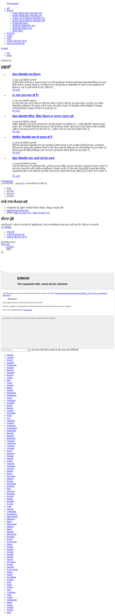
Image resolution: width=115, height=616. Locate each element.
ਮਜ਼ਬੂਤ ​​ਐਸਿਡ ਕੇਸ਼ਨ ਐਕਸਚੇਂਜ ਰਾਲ (27, 13)
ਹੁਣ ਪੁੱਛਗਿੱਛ (6, 227)
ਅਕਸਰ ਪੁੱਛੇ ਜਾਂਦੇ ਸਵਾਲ (17, 41)
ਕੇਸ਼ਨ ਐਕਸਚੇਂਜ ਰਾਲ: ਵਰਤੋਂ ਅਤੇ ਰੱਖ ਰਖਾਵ (33, 158)
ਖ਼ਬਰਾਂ (9, 38)
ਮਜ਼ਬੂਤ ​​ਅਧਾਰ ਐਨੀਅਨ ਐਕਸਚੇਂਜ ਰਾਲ (28, 18)
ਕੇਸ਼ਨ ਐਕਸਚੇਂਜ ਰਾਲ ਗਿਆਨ (26, 74)
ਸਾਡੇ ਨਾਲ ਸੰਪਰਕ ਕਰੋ (16, 43)
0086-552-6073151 (41, 213)
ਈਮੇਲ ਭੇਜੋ (5, 244)
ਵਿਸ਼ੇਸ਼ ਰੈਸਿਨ (17, 31)
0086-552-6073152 (23, 213)
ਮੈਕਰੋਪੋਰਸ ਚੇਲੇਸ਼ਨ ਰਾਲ (22, 28)
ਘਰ (8, 8)
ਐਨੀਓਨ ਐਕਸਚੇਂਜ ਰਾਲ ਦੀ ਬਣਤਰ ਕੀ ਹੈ (32, 137)
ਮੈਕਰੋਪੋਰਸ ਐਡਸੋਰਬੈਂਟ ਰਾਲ (23, 26)
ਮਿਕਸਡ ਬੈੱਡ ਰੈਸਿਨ (20, 23)
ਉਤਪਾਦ (10, 11)
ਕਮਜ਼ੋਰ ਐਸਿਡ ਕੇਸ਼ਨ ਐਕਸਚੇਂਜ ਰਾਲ (27, 16)
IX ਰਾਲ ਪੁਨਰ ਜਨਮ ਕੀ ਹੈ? (25, 95)
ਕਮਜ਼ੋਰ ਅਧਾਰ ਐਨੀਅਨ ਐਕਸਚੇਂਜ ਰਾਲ (28, 21)
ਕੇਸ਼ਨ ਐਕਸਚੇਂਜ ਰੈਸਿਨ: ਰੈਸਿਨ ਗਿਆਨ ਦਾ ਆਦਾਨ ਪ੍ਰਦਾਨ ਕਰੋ (43, 116)
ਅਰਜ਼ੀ (9, 36)
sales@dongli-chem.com (17, 210)
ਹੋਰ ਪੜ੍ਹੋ (16, 90)
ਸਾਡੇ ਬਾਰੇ (10, 33)
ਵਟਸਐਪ (9, 247)
